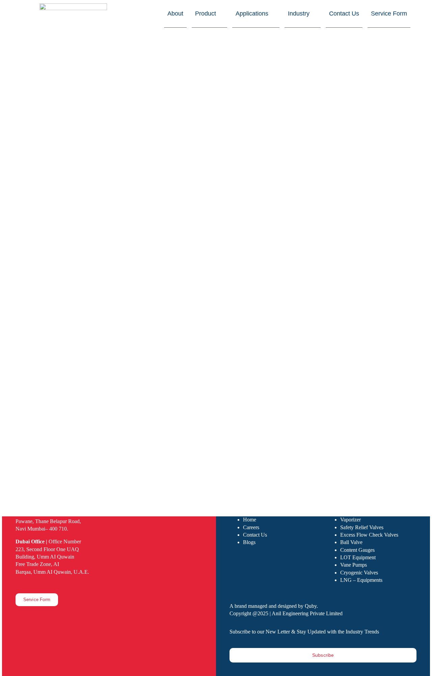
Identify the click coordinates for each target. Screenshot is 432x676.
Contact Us (255, 535)
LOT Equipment (358, 557)
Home (249, 519)
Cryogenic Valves (359, 572)
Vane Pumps (353, 565)
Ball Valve (351, 542)
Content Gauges (357, 550)
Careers (251, 527)
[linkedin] (39, 584)
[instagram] (28, 584)
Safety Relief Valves (361, 527)
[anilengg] (73, 6)
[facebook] (18, 584)
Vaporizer (350, 519)
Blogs (249, 542)
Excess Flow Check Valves (369, 535)
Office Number (48, 541)
